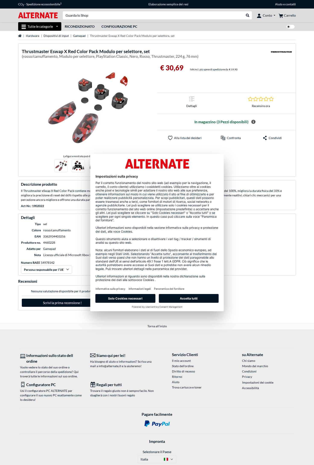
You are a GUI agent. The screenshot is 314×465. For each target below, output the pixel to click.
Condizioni (249, 371)
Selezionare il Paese (157, 452)
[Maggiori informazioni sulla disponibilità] (253, 121)
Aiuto (279, 4)
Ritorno (177, 376)
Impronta (157, 441)
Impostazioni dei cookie (257, 382)
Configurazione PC (119, 26)
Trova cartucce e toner (187, 387)
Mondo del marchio (255, 366)
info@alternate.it (110, 366)
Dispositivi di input (56, 36)
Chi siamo (248, 360)
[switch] (290, 27)
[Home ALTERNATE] (38, 15)
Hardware (32, 36)
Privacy (247, 376)
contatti (290, 4)
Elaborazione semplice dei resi (168, 4)
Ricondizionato (80, 26)
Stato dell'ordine (183, 366)
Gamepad (79, 36)
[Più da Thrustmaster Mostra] (281, 54)
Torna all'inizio (157, 326)
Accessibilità (250, 388)
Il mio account (181, 360)
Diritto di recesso (183, 371)
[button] (231, 137)
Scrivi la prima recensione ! (62, 303)
